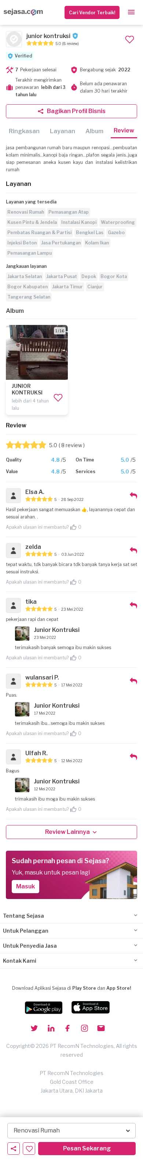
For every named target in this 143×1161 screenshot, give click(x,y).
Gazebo (116, 232)
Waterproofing (118, 222)
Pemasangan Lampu (29, 253)
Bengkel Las (89, 232)
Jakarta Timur (67, 286)
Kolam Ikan (97, 243)
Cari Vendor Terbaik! (92, 12)
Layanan (62, 131)
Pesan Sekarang (87, 1148)
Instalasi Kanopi (78, 222)
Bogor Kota (113, 276)
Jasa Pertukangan (61, 243)
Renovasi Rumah (25, 212)
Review (124, 130)
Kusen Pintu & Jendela (32, 222)
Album (94, 131)
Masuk (25, 886)
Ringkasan (24, 131)
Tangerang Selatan (28, 297)
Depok (88, 276)
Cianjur (95, 286)
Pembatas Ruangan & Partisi (39, 232)
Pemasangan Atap (68, 212)
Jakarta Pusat (61, 276)
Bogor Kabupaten (27, 286)
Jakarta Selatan (24, 276)
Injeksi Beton (22, 243)
